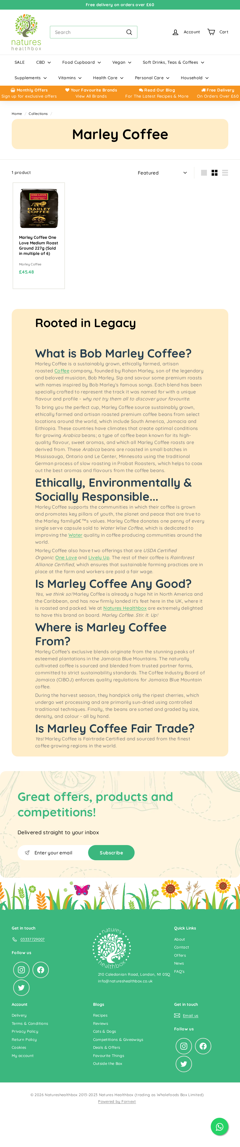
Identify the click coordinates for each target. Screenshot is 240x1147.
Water (75, 535)
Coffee (61, 371)
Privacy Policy (25, 1031)
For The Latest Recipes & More (156, 96)
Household (192, 77)
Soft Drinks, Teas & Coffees (171, 62)
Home (17, 113)
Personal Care (150, 77)
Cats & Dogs (104, 1031)
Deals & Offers (106, 1047)
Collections (38, 113)
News (179, 963)
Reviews (100, 1023)
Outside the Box (107, 1063)
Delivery (19, 1015)
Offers (180, 955)
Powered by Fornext (117, 1101)
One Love (66, 557)
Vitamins (67, 77)
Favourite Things (108, 1055)
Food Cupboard (79, 62)
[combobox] (94, 32)
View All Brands (91, 96)
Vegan (119, 62)
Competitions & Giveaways (118, 1039)
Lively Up (98, 557)
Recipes (100, 1015)
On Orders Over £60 (218, 96)
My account (23, 1055)
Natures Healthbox (125, 608)
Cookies (19, 1047)
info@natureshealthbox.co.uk (125, 981)
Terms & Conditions (30, 1023)
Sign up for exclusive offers (29, 96)
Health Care (106, 77)
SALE (20, 62)
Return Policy (24, 1039)
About (179, 939)
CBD (41, 62)
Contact (181, 947)
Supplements (28, 77)
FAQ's (179, 971)
